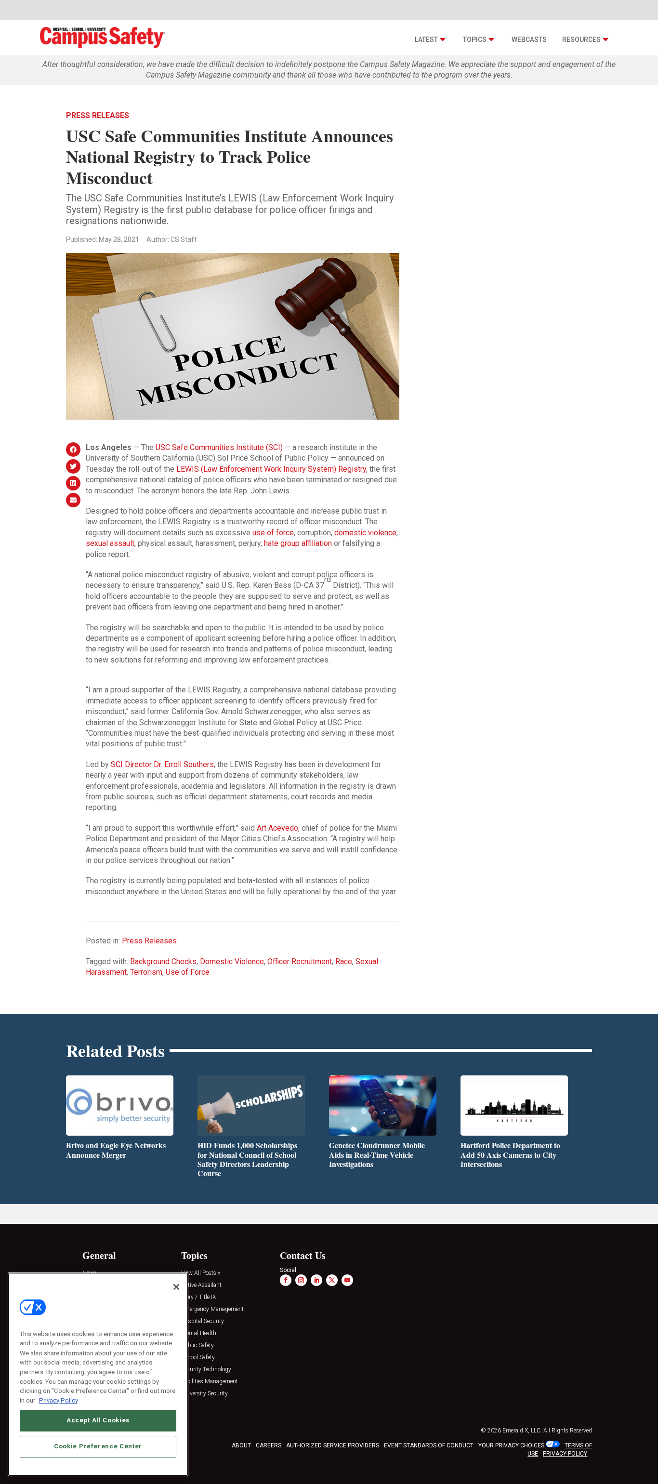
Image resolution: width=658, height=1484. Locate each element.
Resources (581, 39)
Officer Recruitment (299, 961)
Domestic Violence (232, 961)
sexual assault (110, 543)
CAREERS (268, 1445)
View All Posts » (200, 1273)
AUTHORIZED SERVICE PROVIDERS (332, 1445)
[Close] (176, 1287)
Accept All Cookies (98, 1420)
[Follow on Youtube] (347, 1280)
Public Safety (197, 1345)
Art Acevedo (277, 828)
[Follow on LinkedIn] (316, 1280)
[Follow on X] (332, 1280)
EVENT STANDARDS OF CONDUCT (429, 1445)
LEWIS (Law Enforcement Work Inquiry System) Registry (271, 469)
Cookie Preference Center (98, 1446)
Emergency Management (212, 1309)
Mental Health (198, 1333)
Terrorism (146, 972)
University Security (204, 1394)
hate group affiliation (298, 543)
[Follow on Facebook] (285, 1280)
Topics (475, 39)
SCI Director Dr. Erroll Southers (162, 764)
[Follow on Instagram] (301, 1280)
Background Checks (163, 961)
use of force (273, 532)
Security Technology (206, 1369)
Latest (426, 39)
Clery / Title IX (198, 1297)
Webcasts (529, 39)
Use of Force (188, 972)
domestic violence (365, 532)
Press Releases (97, 115)
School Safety (198, 1357)
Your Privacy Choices (511, 1445)
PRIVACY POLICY (565, 1453)
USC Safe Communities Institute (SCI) (219, 447)
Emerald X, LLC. (522, 1430)
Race (343, 961)
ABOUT (241, 1445)
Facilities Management (209, 1381)
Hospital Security (202, 1321)
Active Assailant (201, 1285)
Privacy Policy (58, 1400)
